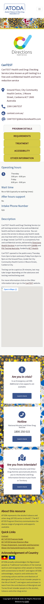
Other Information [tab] (22, 158)
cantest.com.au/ (15, 113)
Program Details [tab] (22, 128)
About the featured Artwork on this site (17, 548)
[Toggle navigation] (39, 9)
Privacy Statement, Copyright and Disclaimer (20, 545)
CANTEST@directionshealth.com (24, 118)
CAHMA (34, 245)
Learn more (22, 396)
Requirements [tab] (22, 135)
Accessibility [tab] (22, 150)
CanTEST (29, 283)
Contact (4, 536)
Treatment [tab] (22, 143)
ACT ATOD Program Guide (12, 539)
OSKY (27, 601)
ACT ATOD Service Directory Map (14, 542)
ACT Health (33, 248)
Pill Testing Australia (10, 248)
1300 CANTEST (14, 106)
